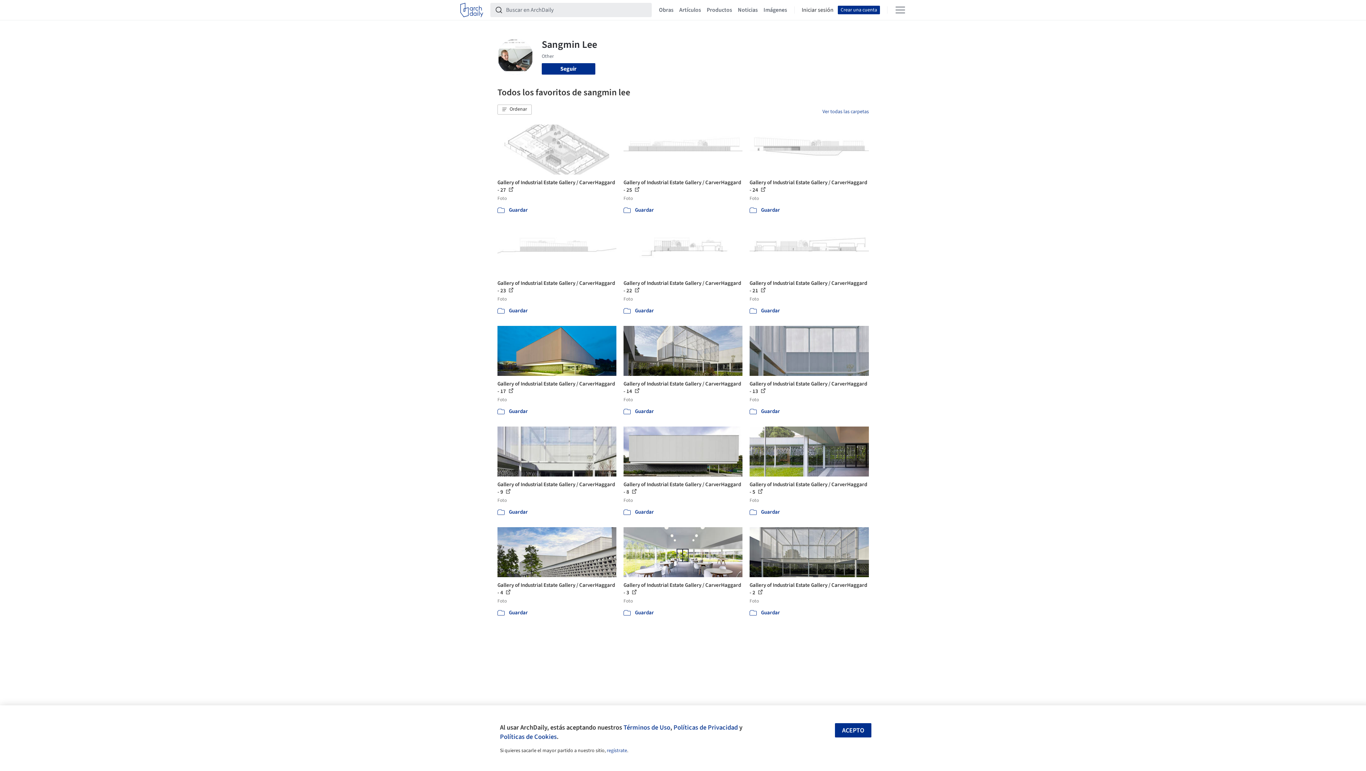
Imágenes (775, 10)
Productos (719, 10)
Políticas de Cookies (528, 736)
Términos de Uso (647, 727)
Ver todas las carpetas (845, 111)
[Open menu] (900, 10)
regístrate (617, 750)
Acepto (853, 730)
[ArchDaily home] (471, 10)
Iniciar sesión (818, 10)
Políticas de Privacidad (706, 727)
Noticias (748, 10)
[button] (514, 110)
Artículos (690, 10)
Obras (666, 10)
